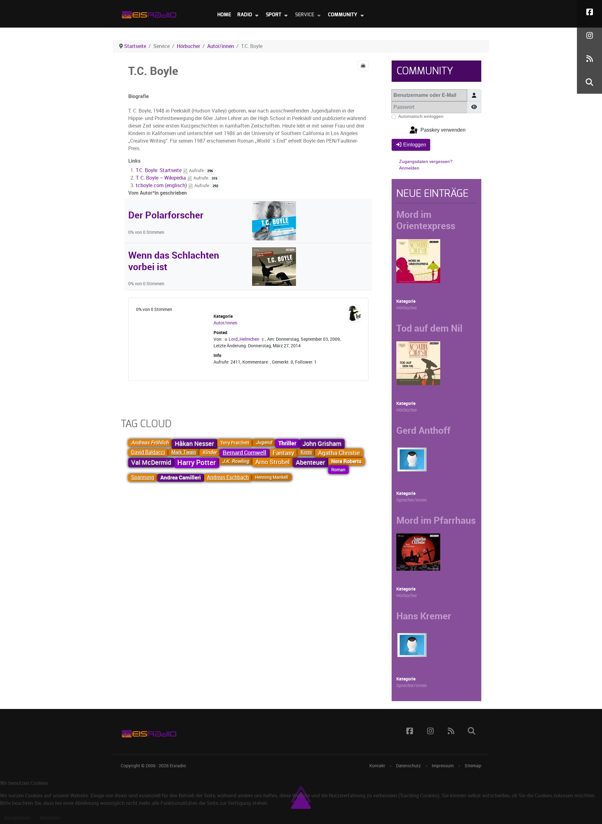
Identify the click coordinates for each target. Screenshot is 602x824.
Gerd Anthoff (423, 430)
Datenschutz (408, 766)
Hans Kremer (423, 616)
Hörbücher (406, 308)
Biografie (138, 96)
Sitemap (473, 766)
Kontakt (377, 766)
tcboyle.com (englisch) (162, 185)
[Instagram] (589, 35)
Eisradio (178, 766)
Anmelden (409, 168)
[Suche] (589, 82)
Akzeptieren (17, 818)
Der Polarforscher (165, 215)
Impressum (443, 766)
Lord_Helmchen (244, 339)
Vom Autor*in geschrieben (157, 193)
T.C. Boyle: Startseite (159, 170)
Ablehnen (50, 818)
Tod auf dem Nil (429, 328)
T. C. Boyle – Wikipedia (161, 178)
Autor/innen (225, 323)
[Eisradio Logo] (149, 13)
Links (134, 161)
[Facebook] (589, 12)
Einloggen (414, 144)
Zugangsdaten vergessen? (425, 161)
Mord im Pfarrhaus (436, 520)
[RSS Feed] (589, 59)
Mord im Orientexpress (425, 220)
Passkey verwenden (442, 130)
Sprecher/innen (411, 500)
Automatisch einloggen (420, 116)
